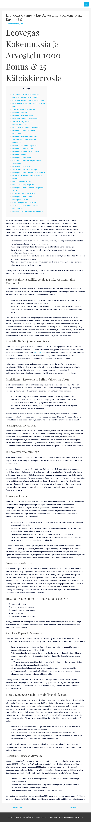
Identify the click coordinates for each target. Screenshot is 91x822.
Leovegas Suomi (19, 154)
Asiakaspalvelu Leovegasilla (23, 109)
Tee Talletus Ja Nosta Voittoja (24, 169)
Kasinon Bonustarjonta (21, 166)
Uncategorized (13, 24)
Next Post (75, 807)
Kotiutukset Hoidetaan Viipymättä (26, 127)
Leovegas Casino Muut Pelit (23, 148)
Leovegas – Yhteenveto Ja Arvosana (27, 151)
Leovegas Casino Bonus (22, 157)
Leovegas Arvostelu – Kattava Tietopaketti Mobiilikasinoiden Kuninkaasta (24, 139)
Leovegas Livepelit (19, 112)
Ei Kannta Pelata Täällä (21, 181)
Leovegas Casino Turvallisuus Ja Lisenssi (28, 172)
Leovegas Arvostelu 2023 (22, 115)
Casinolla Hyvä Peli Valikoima (24, 202)
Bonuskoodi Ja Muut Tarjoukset (24, 145)
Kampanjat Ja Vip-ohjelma (23, 184)
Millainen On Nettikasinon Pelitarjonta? (27, 211)
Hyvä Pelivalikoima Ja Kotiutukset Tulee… (28, 100)
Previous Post (17, 807)
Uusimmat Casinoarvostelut (23, 193)
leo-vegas (37, 353)
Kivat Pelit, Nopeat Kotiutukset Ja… (26, 118)
